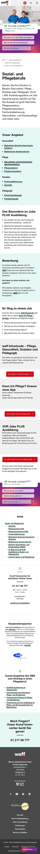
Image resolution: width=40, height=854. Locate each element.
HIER (4, 270)
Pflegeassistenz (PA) (16, 529)
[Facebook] (10, 794)
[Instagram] (23, 794)
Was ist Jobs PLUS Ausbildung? (16, 42)
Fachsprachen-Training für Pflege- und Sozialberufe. (19, 698)
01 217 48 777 (20, 585)
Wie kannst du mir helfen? (14, 491)
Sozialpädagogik (11, 198)
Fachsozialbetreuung (13, 181)
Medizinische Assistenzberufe (16, 151)
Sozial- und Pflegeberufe (14, 523)
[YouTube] (16, 794)
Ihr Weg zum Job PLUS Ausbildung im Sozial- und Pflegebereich (18, 551)
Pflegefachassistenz (12, 171)
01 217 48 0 (20, 775)
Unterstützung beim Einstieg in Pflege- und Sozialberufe (18, 693)
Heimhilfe (8, 185)
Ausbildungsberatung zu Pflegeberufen (16, 688)
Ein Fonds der (20, 781)
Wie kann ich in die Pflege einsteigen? (18, 37)
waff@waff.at (20, 772)
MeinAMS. (27, 645)
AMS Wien (12, 629)
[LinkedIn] (29, 794)
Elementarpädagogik (13, 195)
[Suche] (37, 3)
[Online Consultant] (25, 3)
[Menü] (31, 3)
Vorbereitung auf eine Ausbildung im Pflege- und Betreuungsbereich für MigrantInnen (20, 704)
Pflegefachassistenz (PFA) (18, 531)
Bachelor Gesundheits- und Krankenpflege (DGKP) (18, 545)
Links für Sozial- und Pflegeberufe (21, 557)
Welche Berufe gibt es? (12, 496)
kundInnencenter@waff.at (20, 603)
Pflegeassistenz (11, 168)
